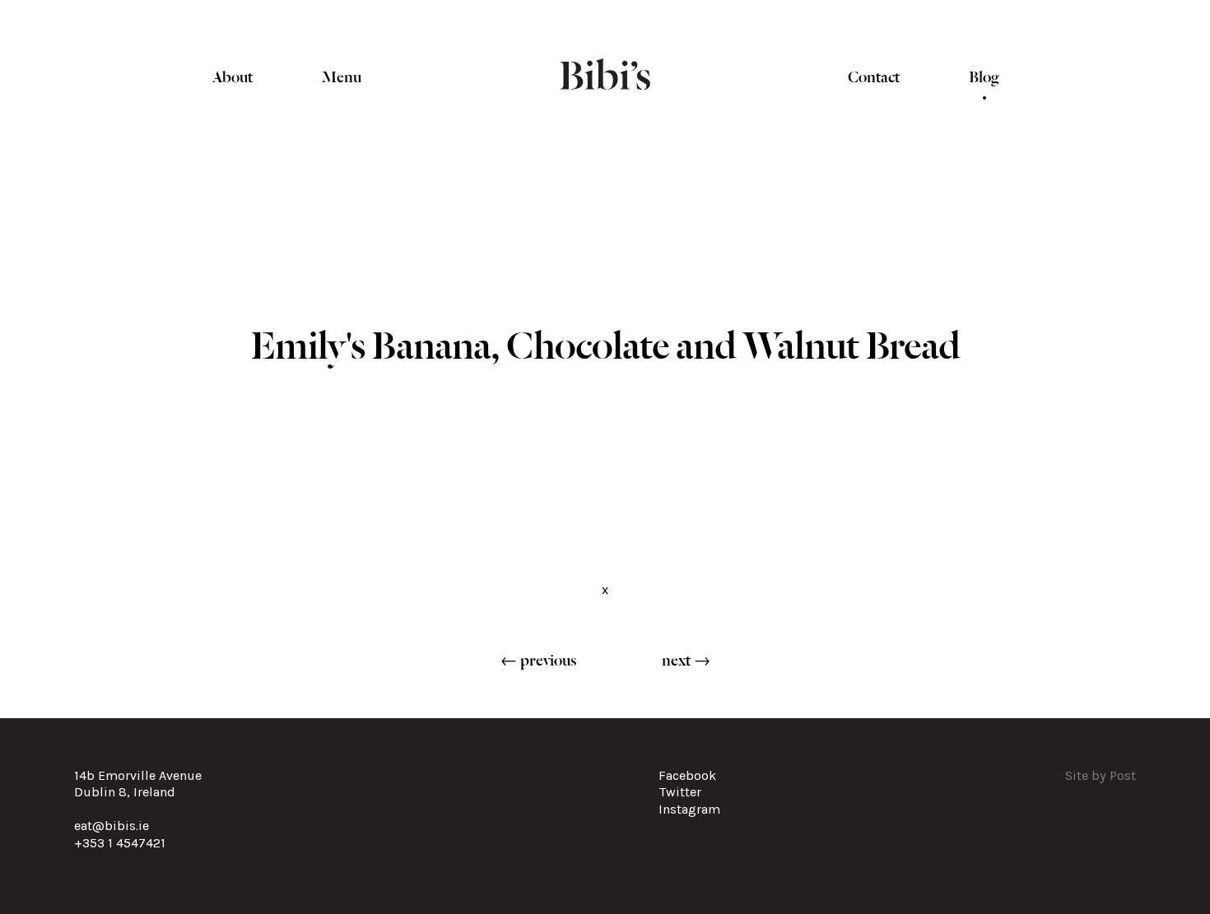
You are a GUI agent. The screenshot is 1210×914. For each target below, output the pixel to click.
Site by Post (1100, 775)
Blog (984, 75)
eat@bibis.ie (111, 825)
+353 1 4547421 (119, 843)
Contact (874, 75)
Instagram (689, 809)
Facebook (687, 775)
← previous (538, 658)
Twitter (680, 792)
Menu (341, 75)
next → (686, 658)
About (232, 75)
